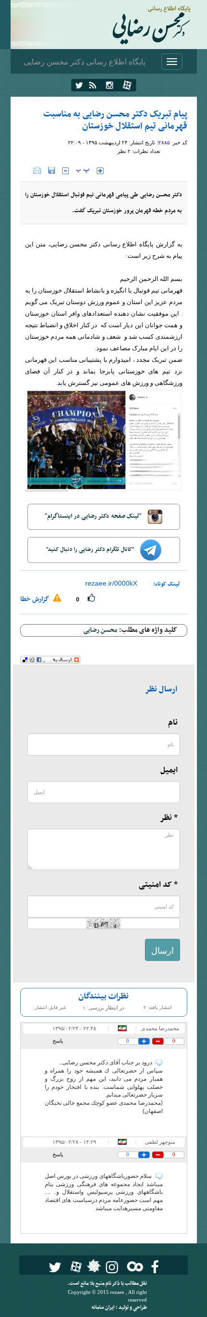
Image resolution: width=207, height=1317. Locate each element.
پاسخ (57, 1041)
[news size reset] (83, 170)
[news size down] (65, 170)
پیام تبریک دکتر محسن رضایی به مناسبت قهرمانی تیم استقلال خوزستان (115, 120)
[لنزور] (92, 1268)
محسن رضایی (100, 630)
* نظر (169, 818)
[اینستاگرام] (109, 85)
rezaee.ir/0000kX (111, 583)
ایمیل (169, 770)
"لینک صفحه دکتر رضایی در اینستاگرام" (94, 516)
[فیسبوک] (155, 1267)
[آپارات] (127, 85)
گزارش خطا (35, 599)
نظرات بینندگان (103, 996)
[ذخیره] (51, 170)
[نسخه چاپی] (27, 170)
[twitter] (79, 85)
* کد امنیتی (158, 885)
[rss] (92, 85)
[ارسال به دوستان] (37, 170)
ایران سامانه (103, 1307)
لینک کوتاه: (166, 584)
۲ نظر (123, 151)
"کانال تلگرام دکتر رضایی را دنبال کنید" (90, 549)
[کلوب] (133, 1266)
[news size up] (100, 170)
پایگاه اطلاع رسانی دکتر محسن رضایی (84, 61)
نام (173, 722)
